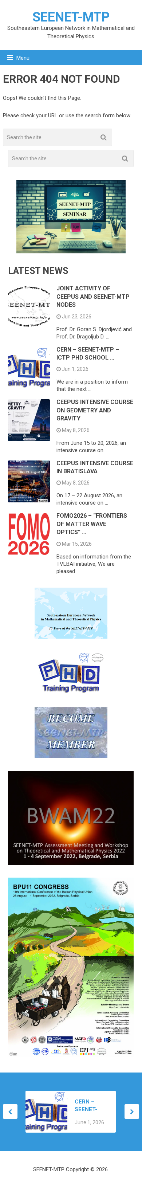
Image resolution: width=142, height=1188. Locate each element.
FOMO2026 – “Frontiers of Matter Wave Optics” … (91, 524)
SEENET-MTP (71, 17)
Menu (22, 58)
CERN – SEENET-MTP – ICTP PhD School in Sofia (90, 1105)
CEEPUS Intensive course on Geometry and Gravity (94, 410)
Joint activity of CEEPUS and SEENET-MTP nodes (93, 296)
